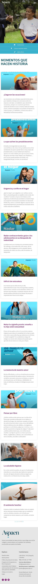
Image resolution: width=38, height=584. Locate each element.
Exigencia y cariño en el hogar (16, 188)
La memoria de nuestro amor (16, 370)
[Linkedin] (9, 580)
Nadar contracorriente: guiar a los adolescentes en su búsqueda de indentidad (18, 237)
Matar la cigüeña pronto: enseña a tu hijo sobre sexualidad (18, 325)
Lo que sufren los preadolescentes (18, 141)
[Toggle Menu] (35, 2)
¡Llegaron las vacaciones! (14, 94)
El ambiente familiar (12, 505)
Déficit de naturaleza (13, 281)
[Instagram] (6, 580)
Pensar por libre (10, 413)
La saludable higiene (12, 466)
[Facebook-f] (3, 580)
